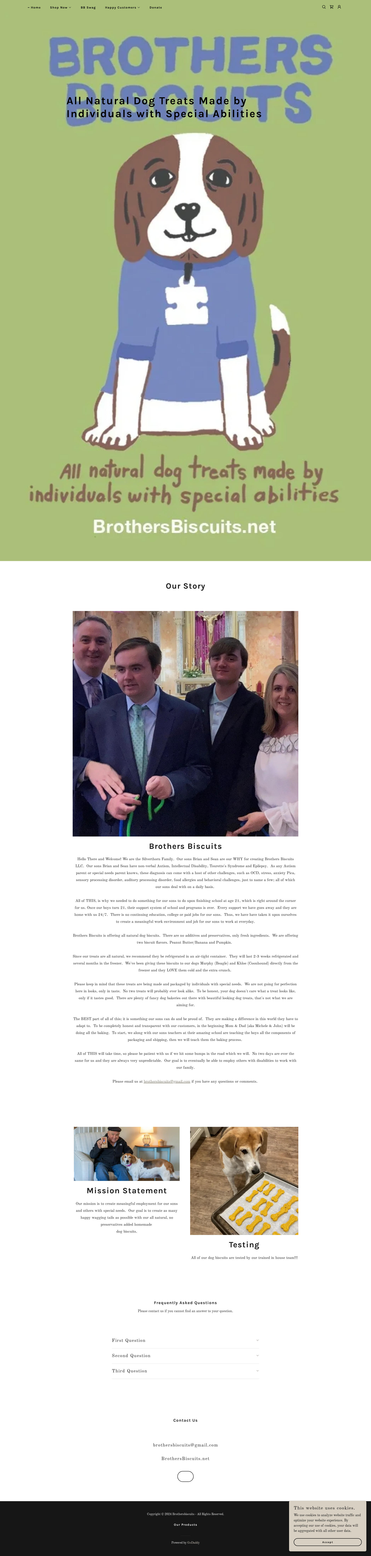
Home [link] (36, 7)
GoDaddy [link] (193, 1542)
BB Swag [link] (88, 7)
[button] (59, 7)
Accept (327, 1542)
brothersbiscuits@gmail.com (167, 1082)
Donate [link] (156, 7)
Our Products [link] (185, 1524)
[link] (331, 7)
